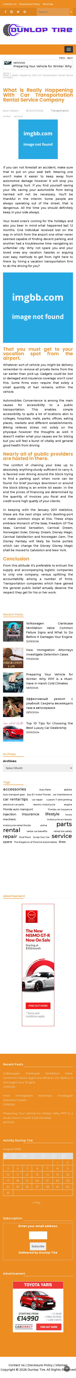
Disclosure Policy (29, 4)
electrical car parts (13, 804)
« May (36, 1202)
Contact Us (9, 4)
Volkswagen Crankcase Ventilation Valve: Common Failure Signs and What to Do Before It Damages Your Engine (38, 1077)
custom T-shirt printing (59, 799)
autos (68, 789)
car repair (37, 799)
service (62, 836)
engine (68, 804)
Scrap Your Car (41, 837)
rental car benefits (37, 831)
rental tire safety (63, 831)
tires (62, 842)
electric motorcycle (44, 804)
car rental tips (15, 799)
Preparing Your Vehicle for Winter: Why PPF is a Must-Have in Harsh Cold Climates (49, 679)
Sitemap (48, 4)
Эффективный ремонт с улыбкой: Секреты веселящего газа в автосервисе (49, 703)
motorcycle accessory (59, 819)
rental (11, 830)
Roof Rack (25, 837)
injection (9, 814)
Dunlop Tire (48, 1252)
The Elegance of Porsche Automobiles (35, 842)
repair (10, 836)
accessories (14, 789)
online (43, 825)
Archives (9, 761)
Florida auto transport (18, 809)
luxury (68, 814)
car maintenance (62, 794)
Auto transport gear (14, 794)
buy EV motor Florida (39, 794)
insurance (30, 814)
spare (7, 842)
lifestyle (52, 814)
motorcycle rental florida (17, 825)
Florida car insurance (60, 809)
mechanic (9, 819)
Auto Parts (45, 789)
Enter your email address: (38, 1239)
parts (64, 824)
